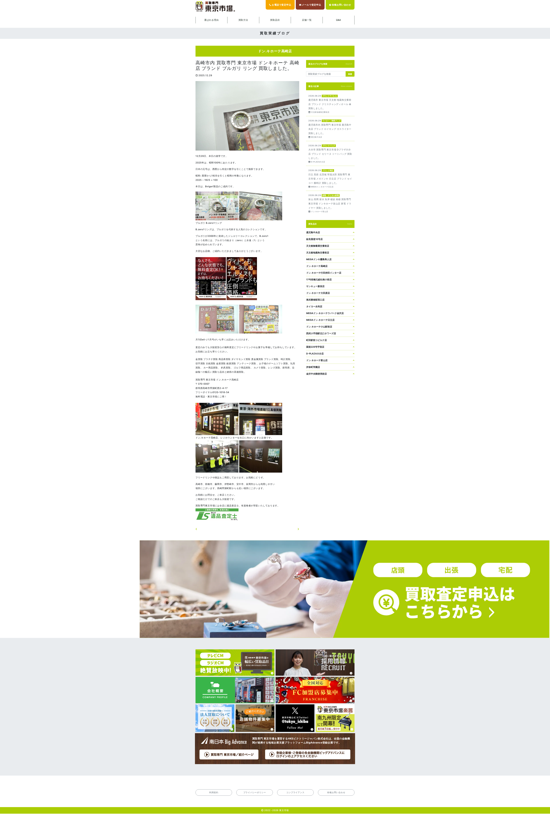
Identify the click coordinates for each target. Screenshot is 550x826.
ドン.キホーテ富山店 (317, 360)
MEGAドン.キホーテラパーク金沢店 (325, 313)
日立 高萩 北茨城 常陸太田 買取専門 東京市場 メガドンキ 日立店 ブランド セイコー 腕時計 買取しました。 (330, 178)
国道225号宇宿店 (315, 346)
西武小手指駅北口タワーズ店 (321, 333)
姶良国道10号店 (314, 239)
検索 (350, 74)
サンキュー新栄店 (315, 286)
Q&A (338, 19)
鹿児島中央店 (313, 232)
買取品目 (275, 19)
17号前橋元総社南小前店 (319, 279)
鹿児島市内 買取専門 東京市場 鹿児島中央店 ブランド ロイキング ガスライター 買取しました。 (330, 128)
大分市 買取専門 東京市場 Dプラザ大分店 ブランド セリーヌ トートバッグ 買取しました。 (330, 153)
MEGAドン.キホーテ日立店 (320, 319)
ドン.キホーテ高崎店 (317, 266)
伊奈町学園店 (313, 367)
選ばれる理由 (211, 19)
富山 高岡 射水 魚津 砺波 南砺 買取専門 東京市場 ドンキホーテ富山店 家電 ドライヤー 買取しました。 (330, 203)
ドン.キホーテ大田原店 (318, 293)
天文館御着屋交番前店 (317, 245)
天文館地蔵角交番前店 (317, 252)
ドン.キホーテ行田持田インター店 (323, 272)
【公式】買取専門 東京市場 (216, 6)
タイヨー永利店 (314, 306)
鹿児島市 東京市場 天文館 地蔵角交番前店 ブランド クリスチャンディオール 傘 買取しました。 (330, 103)
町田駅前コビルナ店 (316, 340)
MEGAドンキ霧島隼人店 (319, 259)
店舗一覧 (307, 19)
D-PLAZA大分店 (315, 353)
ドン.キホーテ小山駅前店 (319, 326)
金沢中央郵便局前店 (316, 373)
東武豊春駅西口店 (315, 299)
